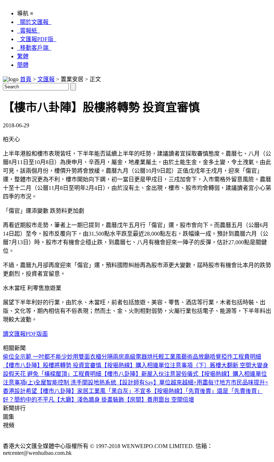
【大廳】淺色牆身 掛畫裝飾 (89, 400)
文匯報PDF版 (36, 39)
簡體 (23, 65)
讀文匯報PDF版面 (25, 334)
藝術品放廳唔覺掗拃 (207, 357)
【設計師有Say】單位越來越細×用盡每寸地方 (173, 382)
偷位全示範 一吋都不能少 (35, 357)
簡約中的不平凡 (34, 400)
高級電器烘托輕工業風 (152, 357)
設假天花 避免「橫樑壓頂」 (38, 374)
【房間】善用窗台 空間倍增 (159, 400)
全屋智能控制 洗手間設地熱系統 (75, 382)
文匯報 (46, 79)
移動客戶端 (34, 48)
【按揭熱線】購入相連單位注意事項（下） (155, 365)
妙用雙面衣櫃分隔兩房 (95, 357)
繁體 (23, 56)
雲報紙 (28, 31)
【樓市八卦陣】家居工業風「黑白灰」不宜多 (94, 391)
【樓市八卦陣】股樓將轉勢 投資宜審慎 (52, 365)
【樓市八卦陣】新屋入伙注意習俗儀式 (149, 374)
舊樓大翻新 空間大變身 (239, 365)
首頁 (25, 79)
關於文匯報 (34, 22)
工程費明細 (247, 357)
